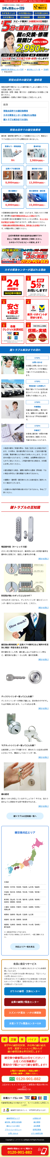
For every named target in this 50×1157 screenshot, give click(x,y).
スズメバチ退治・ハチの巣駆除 (25, 1012)
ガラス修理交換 (37, 1133)
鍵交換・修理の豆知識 (13, 1122)
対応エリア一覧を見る (25, 946)
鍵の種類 (37, 1122)
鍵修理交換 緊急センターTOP (12, 69)
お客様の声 (37, 1118)
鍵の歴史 (5, 794)
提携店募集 (37, 1130)
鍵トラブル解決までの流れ (15, 119)
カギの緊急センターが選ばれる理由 (19, 115)
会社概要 (37, 1126)
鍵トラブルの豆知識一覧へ (25, 816)
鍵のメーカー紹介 (13, 1126)
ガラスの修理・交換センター (25, 991)
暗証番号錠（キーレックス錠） (14, 546)
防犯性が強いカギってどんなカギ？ (16, 595)
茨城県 (46, 69)
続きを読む (43, 558)
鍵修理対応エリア (13, 1118)
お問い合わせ (13, 1133)
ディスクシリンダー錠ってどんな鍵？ (17, 696)
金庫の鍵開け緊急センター (25, 1002)
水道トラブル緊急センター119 (25, 1023)
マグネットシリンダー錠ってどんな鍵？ (18, 745)
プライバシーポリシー (13, 1130)
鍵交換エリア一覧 (33, 69)
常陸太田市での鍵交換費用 (15, 110)
